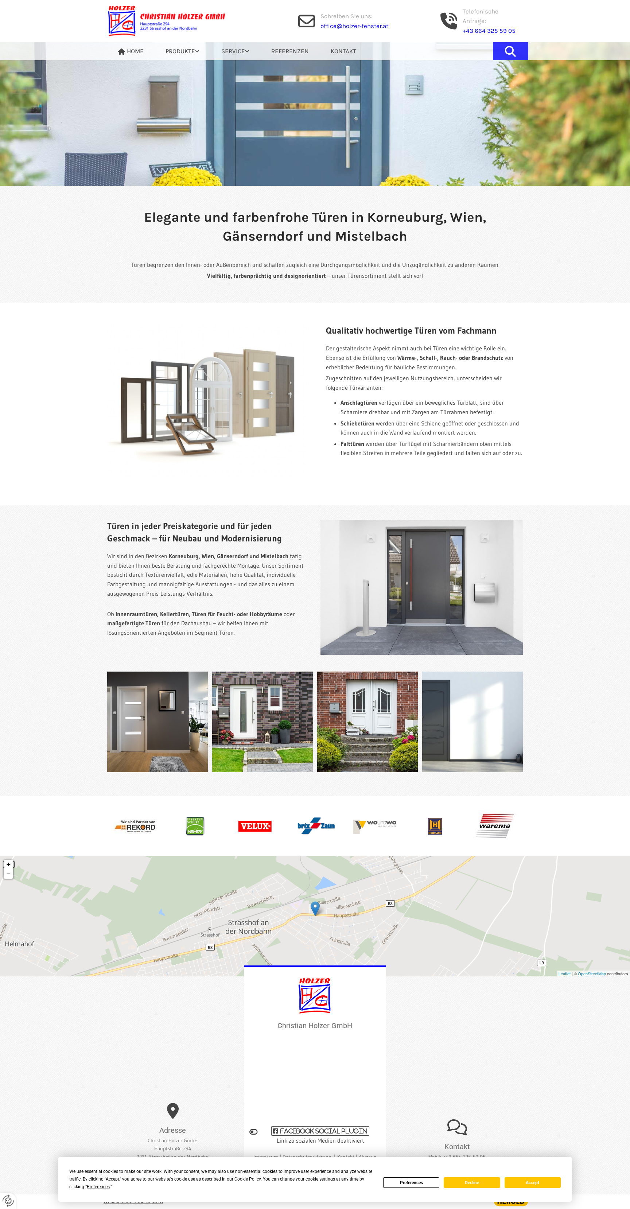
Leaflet (565, 973)
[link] (182, 51)
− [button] (9, 874)
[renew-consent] (8, 1201)
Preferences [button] (98, 1186)
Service (233, 51)
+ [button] (9, 864)
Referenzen (290, 51)
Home (135, 51)
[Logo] (172, 20)
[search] (510, 51)
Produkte (180, 51)
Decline (472, 1182)
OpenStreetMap (592, 973)
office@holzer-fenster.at (354, 26)
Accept (532, 1182)
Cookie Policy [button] (247, 1179)
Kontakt (343, 51)
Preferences (411, 1182)
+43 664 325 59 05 (489, 30)
